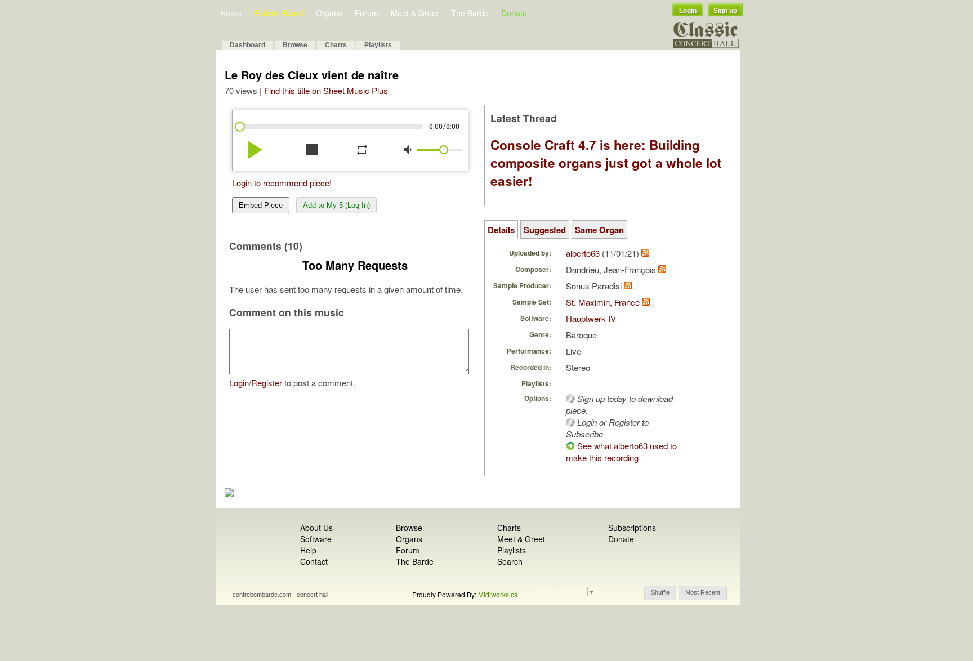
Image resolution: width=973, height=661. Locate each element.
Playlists (378, 45)
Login (688, 11)
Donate (514, 13)
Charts (336, 45)
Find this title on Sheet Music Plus (326, 90)
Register (266, 382)
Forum (366, 13)
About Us (316, 527)
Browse (295, 45)
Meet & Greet (415, 13)
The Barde (470, 13)
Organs (329, 13)
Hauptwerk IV (591, 318)
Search (510, 561)
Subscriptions (632, 527)
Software (316, 538)
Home (231, 13)
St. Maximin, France (603, 302)
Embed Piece (261, 205)
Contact (314, 561)
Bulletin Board (278, 13)
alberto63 (583, 253)
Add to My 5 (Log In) (336, 205)
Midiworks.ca (498, 594)
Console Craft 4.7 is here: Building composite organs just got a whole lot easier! (606, 163)
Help (308, 550)
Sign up (725, 11)
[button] (660, 593)
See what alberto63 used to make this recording (621, 451)
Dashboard (247, 45)
